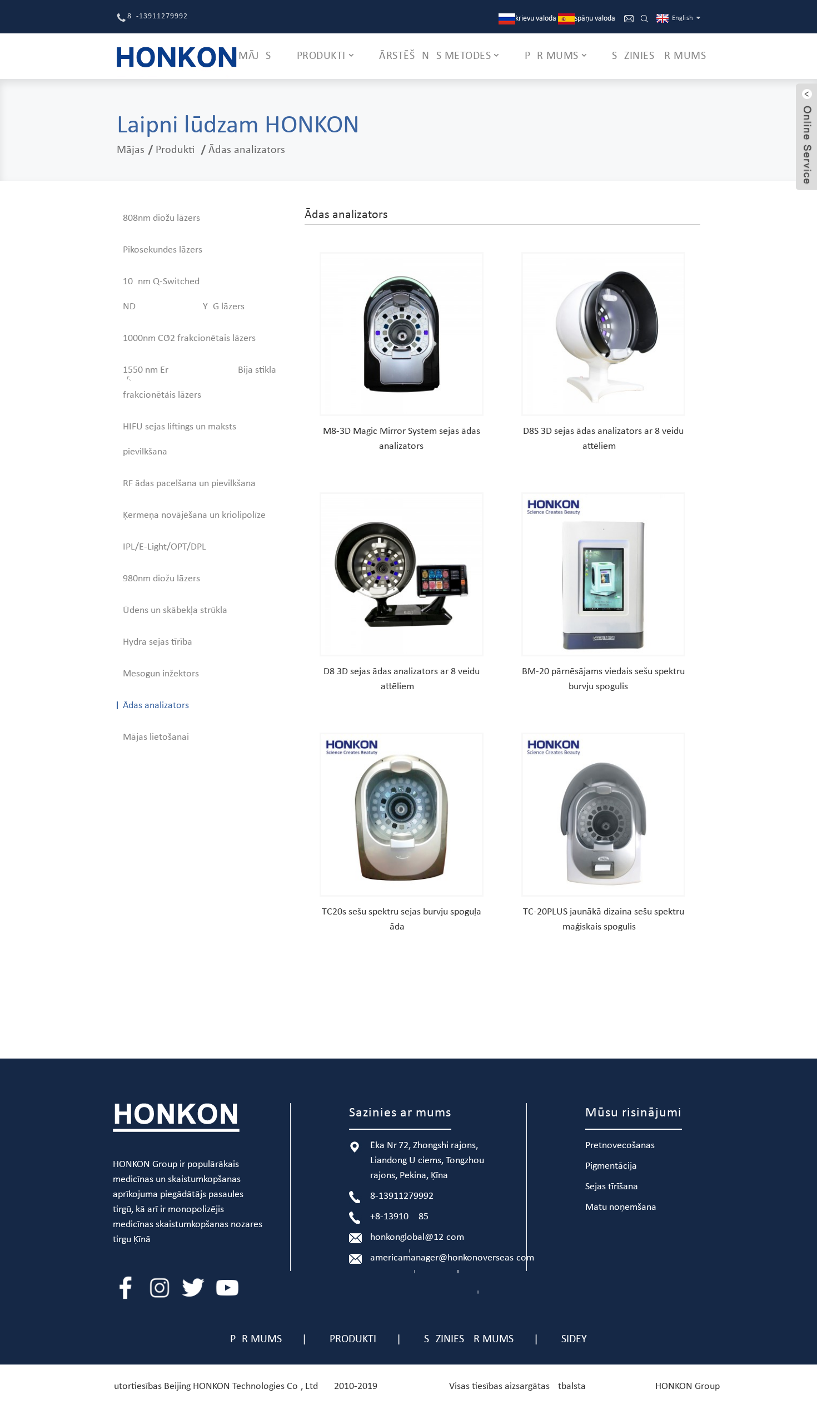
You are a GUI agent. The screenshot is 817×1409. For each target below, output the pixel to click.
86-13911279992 (157, 16)
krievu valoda (535, 18)
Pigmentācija (611, 1166)
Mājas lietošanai (156, 737)
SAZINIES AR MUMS (659, 56)
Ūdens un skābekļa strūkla (175, 610)
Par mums (256, 1339)
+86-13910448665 (399, 1217)
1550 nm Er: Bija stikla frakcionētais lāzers (199, 383)
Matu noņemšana (620, 1207)
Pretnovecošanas (620, 1145)
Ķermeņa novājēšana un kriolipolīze (194, 515)
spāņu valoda (595, 18)
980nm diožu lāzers (161, 579)
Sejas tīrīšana (611, 1186)
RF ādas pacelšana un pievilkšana (189, 483)
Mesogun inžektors (161, 674)
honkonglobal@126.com (417, 1237)
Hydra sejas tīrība (157, 642)
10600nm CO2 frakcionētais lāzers (189, 338)
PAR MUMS (552, 56)
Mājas (131, 150)
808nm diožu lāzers (161, 218)
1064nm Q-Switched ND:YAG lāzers (184, 294)
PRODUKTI (321, 56)
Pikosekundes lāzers (162, 250)
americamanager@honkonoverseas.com (452, 1258)
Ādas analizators (246, 150)
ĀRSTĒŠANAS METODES (435, 56)
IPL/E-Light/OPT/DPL (164, 547)
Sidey (574, 1339)
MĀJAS (254, 56)
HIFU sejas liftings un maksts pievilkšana (179, 439)
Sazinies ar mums (469, 1339)
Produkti (175, 150)
